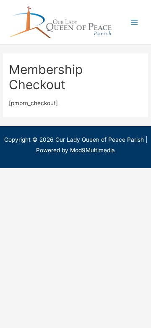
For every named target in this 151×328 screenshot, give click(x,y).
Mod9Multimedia (92, 150)
